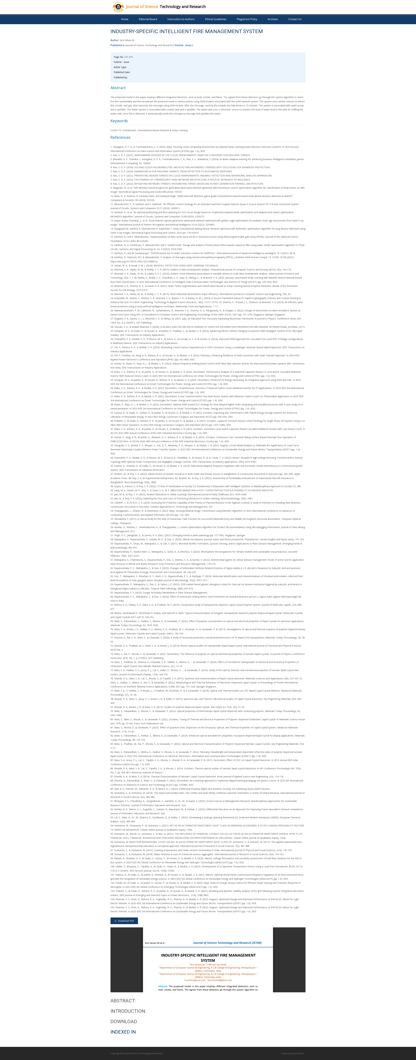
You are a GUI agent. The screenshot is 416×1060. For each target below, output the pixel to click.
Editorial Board (148, 19)
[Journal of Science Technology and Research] (115, 6)
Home (124, 19)
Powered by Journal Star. (292, 1053)
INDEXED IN (123, 1032)
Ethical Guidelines (215, 19)
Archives (273, 19)
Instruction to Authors (181, 19)
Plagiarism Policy (247, 19)
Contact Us (295, 19)
